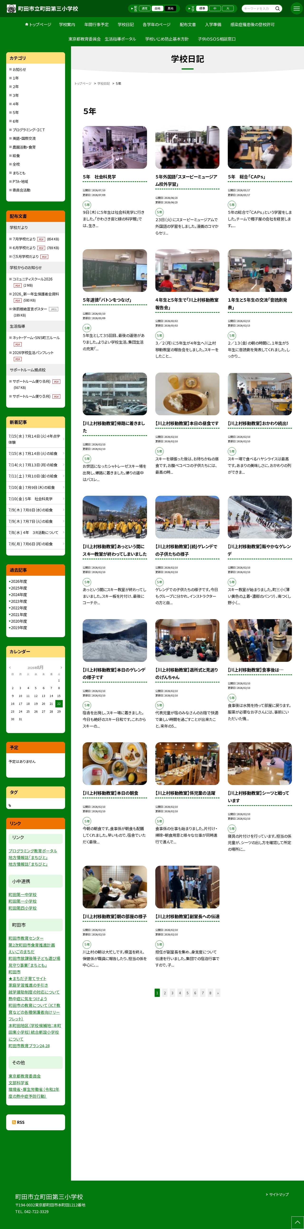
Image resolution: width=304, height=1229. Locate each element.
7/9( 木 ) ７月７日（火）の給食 (30, 521)
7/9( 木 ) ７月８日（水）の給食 (30, 509)
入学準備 (213, 24)
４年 (16, 103)
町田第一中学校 (23, 894)
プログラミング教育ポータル (33, 851)
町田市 (15, 972)
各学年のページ (157, 24)
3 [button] (172, 992)
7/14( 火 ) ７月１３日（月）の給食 (33, 464)
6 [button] (195, 992)
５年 (16, 112)
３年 (16, 95)
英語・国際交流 (24, 138)
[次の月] (61, 667)
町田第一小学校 (23, 901)
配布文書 (188, 24)
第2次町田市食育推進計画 (32, 945)
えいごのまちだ (22, 951)
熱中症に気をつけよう (28, 998)
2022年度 (19, 608)
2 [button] (165, 992)
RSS (20, 1122)
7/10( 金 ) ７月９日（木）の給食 (32, 487)
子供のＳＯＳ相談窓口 (217, 39)
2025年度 (19, 588)
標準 (202, 8)
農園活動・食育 (24, 147)
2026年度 (19, 581)
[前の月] (9, 667)
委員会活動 (21, 189)
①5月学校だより (30, 256)
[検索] (278, 8)
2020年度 (19, 621)
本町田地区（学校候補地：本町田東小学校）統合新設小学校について (35, 1032)
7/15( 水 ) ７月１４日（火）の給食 (33, 453)
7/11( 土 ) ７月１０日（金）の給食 (33, 475)
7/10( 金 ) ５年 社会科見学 (30, 498)
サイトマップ (279, 1194)
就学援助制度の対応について (34, 992)
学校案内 (67, 24)
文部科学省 (19, 1082)
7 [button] (203, 992)
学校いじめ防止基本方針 (167, 39)
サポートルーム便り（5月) (36, 396)
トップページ (40, 24)
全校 (16, 164)
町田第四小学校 (23, 908)
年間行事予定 (96, 24)
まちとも (19, 172)
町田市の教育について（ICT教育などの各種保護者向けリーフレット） (34, 1012)
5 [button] (188, 992)
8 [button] (210, 992)
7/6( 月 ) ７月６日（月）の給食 (30, 543)
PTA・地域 (20, 181)
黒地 (170, 8)
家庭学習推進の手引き (28, 985)
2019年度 (19, 627)
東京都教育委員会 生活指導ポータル (102, 39)
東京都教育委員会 (25, 1076)
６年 (16, 121)
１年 (16, 77)
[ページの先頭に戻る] (298, 1223)
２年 (16, 86)
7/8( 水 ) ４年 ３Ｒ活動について (33, 532)
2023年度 (19, 601)
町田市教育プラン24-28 (29, 1045)
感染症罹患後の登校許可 (252, 24)
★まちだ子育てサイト (27, 978)
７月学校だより (36, 238)
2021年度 (19, 614)
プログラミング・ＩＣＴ (29, 129)
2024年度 (19, 594)
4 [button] (180, 992)
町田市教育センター (26, 938)
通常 (144, 8)
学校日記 (126, 24)
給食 (16, 155)
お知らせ (19, 69)
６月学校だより (36, 247)
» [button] (218, 992)
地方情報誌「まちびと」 (28, 857)
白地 (157, 8)
